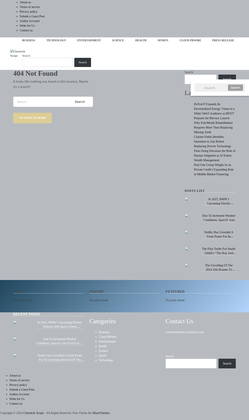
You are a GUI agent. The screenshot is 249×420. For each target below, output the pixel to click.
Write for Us (27, 25)
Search (235, 87)
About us (25, 2)
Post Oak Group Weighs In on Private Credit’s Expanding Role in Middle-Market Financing (214, 169)
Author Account (29, 21)
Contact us (26, 30)
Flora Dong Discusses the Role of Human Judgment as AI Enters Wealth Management (214, 155)
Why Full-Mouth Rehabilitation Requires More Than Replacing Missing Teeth (213, 127)
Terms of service (30, 7)
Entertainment (89, 40)
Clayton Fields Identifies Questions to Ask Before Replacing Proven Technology (212, 141)
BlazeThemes (101, 413)
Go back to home (32, 117)
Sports (163, 40)
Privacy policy (28, 11)
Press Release (223, 40)
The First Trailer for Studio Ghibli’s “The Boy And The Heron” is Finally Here (219, 253)
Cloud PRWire (190, 40)
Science (118, 40)
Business (28, 40)
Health (140, 40)
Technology (56, 40)
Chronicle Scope (33, 413)
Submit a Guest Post (32, 16)
